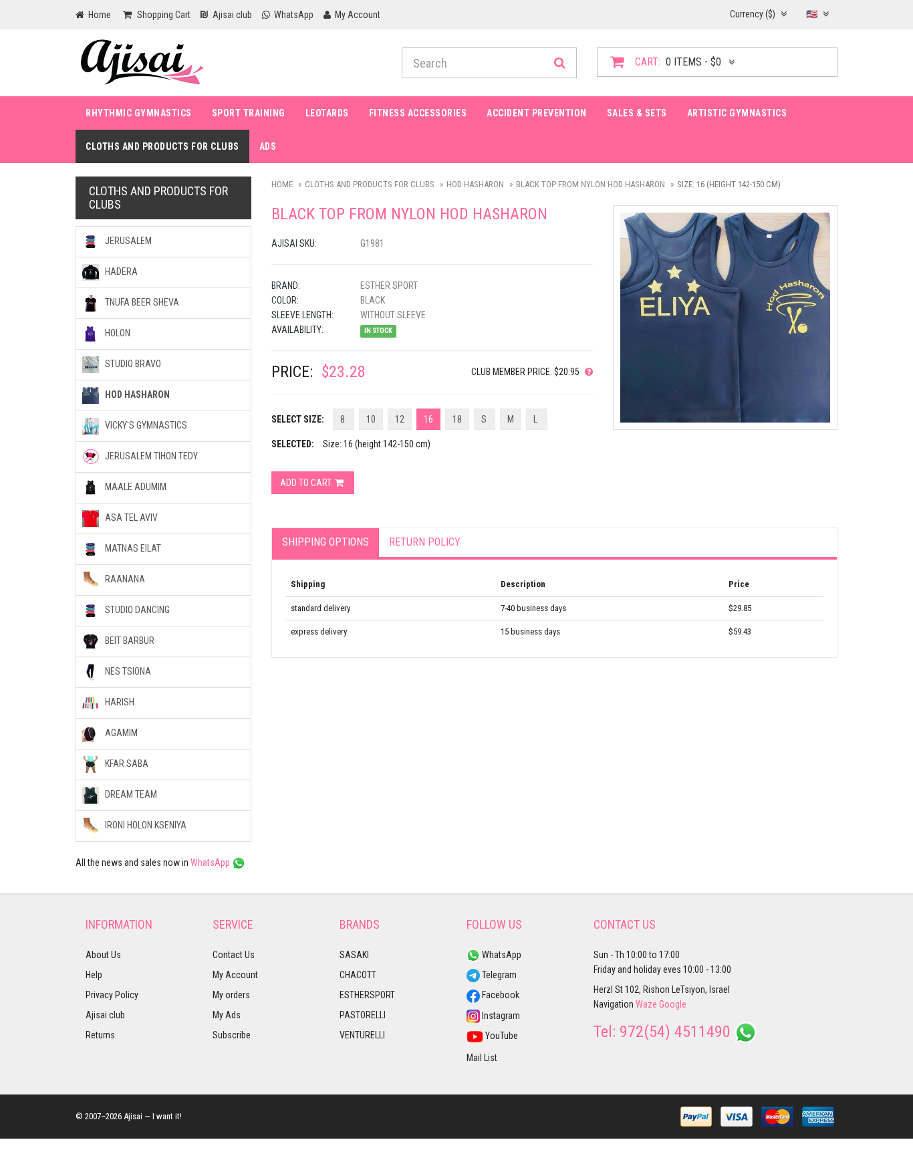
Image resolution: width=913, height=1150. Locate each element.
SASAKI (354, 954)
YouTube (500, 1035)
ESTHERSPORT (367, 995)
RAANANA (124, 579)
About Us (103, 954)
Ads (268, 146)
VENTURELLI (362, 1035)
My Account (235, 974)
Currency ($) (753, 14)
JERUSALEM (127, 240)
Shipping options (325, 542)
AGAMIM (120, 732)
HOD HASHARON (475, 184)
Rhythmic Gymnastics (139, 113)
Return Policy (425, 542)
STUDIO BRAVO (132, 363)
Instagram (500, 1015)
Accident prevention (537, 113)
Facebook (499, 995)
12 (399, 419)
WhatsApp (211, 862)
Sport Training (248, 113)
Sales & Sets (637, 113)
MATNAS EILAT (132, 548)
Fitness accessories (418, 113)
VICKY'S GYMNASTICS (145, 425)
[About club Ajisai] (586, 371)
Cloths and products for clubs (162, 146)
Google (672, 1004)
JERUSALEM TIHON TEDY (150, 456)
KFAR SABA (125, 763)
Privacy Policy (112, 995)
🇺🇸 (812, 14)
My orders (231, 995)
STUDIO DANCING (136, 609)
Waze (646, 1004)
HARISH (118, 702)
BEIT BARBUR (128, 640)
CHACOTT (358, 974)
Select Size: (297, 419)
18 (457, 419)
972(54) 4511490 (675, 1031)
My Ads (227, 1015)
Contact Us (234, 954)
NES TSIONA (127, 671)
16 (428, 419)
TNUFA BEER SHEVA (141, 302)
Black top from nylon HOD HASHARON (590, 184)
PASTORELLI (363, 1015)
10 (371, 419)
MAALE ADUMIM (134, 486)
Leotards (327, 113)
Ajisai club (105, 1015)
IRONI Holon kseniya (144, 825)
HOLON (116, 333)
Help (94, 974)
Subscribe (232, 1035)
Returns (100, 1035)
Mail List (482, 1057)
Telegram (498, 974)
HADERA (120, 271)
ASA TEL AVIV (130, 517)
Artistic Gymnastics (737, 113)
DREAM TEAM (130, 794)
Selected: (292, 444)
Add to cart (307, 482)
